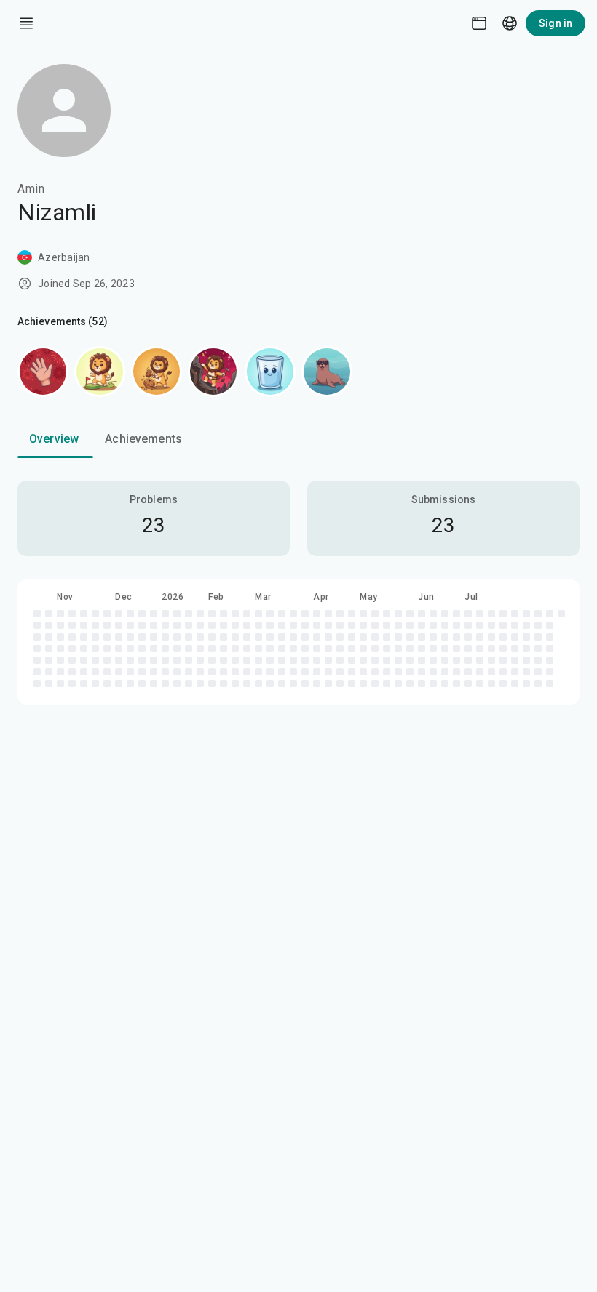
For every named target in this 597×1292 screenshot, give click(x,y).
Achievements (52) (62, 321)
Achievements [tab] (143, 439)
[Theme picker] (479, 23)
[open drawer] (26, 23)
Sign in (555, 23)
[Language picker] (509, 23)
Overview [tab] (54, 439)
